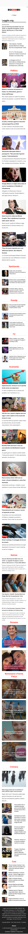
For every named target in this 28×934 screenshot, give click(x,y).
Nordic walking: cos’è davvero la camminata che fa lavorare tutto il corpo (14, 712)
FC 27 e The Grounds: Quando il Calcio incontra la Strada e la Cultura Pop (17, 53)
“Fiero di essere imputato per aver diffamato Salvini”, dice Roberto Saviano (12, 250)
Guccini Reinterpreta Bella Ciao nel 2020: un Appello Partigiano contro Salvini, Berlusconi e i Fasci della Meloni (14, 561)
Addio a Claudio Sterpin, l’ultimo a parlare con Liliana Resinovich (16, 880)
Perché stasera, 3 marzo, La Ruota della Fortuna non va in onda (16, 349)
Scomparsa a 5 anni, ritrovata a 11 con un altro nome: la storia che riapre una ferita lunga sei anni (20, 819)
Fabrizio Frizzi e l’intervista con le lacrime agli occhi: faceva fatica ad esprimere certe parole (17, 358)
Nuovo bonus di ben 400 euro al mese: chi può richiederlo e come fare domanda (14, 480)
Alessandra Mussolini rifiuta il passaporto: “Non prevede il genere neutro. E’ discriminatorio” (13, 154)
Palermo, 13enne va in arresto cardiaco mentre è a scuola (19, 841)
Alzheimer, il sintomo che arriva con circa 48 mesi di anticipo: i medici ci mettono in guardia (14, 754)
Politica (4, 85)
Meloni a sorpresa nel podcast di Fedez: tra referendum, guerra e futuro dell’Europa (12, 92)
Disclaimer (7, 931)
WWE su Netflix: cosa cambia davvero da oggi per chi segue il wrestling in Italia (17, 340)
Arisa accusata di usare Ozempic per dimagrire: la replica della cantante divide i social (17, 306)
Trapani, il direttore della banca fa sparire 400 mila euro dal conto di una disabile (20, 852)
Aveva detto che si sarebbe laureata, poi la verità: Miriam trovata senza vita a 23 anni (19, 808)
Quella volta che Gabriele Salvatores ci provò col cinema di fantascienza (17, 272)
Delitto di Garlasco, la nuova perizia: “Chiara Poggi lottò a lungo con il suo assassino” (16, 874)
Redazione (13, 931)
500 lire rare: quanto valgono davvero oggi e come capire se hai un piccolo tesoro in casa (14, 416)
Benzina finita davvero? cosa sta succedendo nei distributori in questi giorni (13, 448)
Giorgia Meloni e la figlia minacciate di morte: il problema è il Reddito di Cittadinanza (14, 186)
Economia (4, 382)
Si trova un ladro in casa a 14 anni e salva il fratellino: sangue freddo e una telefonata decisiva (20, 830)
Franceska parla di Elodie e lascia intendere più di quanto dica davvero (17, 315)
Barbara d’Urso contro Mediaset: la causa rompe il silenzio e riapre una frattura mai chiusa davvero (17, 281)
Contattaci (23, 922)
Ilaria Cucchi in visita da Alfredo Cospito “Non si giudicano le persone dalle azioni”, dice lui (13, 218)
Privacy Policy (20, 931)
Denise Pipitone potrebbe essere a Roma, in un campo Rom (16, 886)
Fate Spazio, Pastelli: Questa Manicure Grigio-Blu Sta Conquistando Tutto (17, 45)
